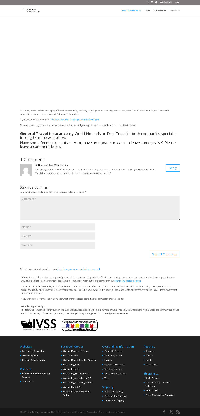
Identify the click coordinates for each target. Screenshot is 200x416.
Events (149, 360)
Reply (173, 168)
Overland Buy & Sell (72, 387)
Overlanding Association (33, 351)
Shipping (108, 360)
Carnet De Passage (113, 351)
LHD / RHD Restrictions (115, 373)
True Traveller (118, 133)
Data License (152, 364)
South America (153, 378)
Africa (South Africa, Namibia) (160, 395)
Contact (149, 355)
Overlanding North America (76, 373)
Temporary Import (113, 355)
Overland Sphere (30, 355)
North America (153, 390)
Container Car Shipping (115, 396)
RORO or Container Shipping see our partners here (75, 119)
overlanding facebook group (127, 280)
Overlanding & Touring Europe (77, 382)
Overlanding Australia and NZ (77, 378)
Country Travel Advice (114, 364)
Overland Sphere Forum (33, 360)
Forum (177, 2)
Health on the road (113, 369)
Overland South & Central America (79, 360)
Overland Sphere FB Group (76, 351)
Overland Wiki (166, 2)
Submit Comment (164, 254)
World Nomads (88, 133)
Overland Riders (70, 355)
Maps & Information (130, 11)
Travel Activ (27, 381)
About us (173, 11)
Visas (106, 378)
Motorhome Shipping (114, 400)
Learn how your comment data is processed (79, 269)
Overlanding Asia (71, 369)
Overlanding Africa (72, 364)
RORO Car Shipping (113, 391)
